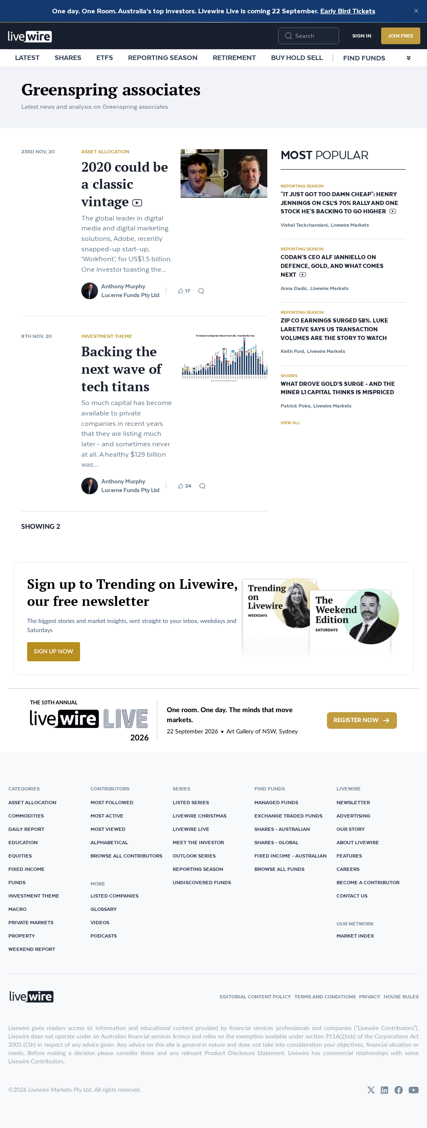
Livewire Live (191, 829)
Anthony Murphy (123, 286)
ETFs (104, 57)
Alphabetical (109, 842)
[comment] (201, 291)
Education (23, 842)
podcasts (103, 936)
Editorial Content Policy (255, 996)
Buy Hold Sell (297, 57)
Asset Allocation (105, 151)
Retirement (234, 57)
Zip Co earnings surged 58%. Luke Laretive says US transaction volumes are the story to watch (334, 330)
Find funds (364, 58)
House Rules (401, 996)
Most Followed (111, 802)
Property (21, 936)
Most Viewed (108, 829)
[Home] (30, 36)
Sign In (361, 36)
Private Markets (30, 922)
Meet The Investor (198, 842)
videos (99, 922)
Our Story (351, 829)
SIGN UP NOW (53, 652)
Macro (17, 909)
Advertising (353, 816)
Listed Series (191, 802)
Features (349, 856)
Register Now (356, 720)
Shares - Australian (282, 829)
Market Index (355, 936)
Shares (68, 57)
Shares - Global (276, 842)
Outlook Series (194, 856)
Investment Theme (106, 336)
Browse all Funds (279, 869)
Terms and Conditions (325, 996)
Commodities (26, 816)
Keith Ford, (293, 351)
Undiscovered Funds (202, 882)
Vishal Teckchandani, (305, 225)
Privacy (369, 996)
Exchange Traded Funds (288, 816)
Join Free (401, 36)
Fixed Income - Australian (290, 856)
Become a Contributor (368, 882)
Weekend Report (31, 949)
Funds (16, 882)
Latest (27, 57)
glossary (103, 909)
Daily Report (26, 829)
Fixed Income (26, 869)
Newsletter (353, 802)
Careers (348, 869)
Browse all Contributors (126, 856)
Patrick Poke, (296, 406)
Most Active (106, 816)
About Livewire (358, 842)
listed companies (114, 896)
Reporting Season (163, 57)
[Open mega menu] (408, 58)
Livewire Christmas (199, 816)
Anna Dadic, (295, 288)
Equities (20, 856)
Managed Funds (276, 802)
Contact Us (352, 896)
